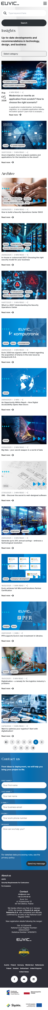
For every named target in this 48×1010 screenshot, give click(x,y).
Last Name (6, 792)
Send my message (36, 863)
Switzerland (24, 968)
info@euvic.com (24, 894)
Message (5, 824)
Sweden (16, 968)
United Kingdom (36, 968)
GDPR (3, 879)
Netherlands (39, 965)
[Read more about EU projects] (13, 992)
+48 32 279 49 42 (24, 897)
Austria (6, 965)
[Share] (23, 92)
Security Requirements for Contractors (15, 882)
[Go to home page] (24, 940)
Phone (4, 813)
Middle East (29, 965)
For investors (6, 886)
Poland (8, 968)
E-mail (4, 802)
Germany (20, 965)
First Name (6, 781)
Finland (13, 965)
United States (24, 972)
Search (24, 23)
